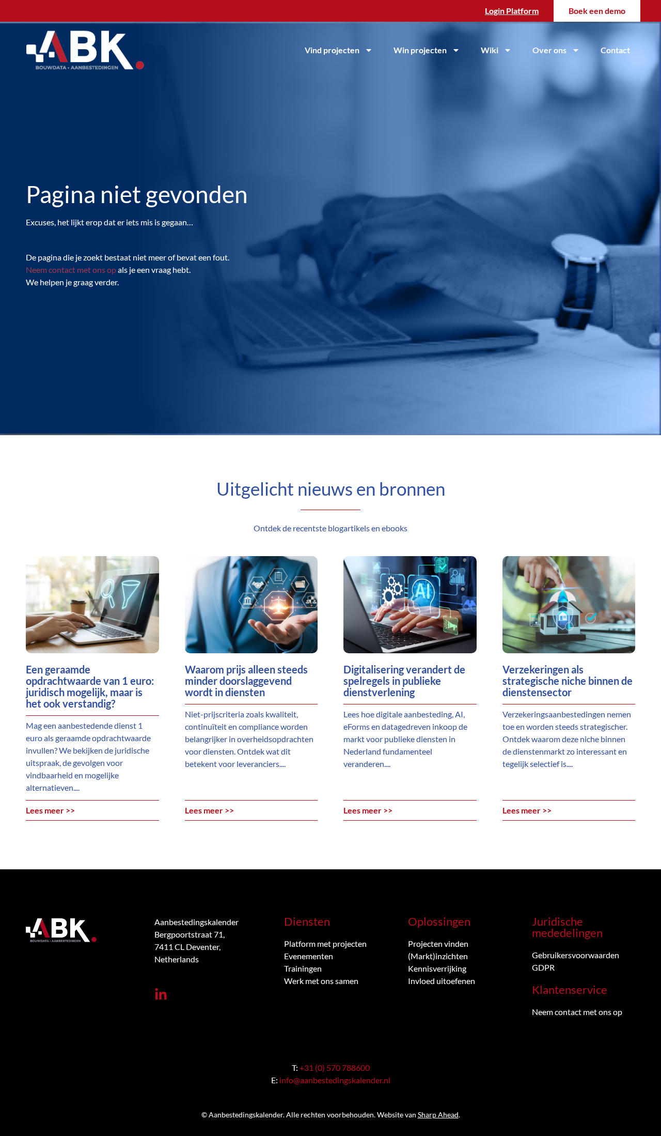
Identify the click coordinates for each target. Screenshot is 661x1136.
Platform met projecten (325, 943)
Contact (615, 50)
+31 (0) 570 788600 (335, 1067)
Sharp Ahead (438, 1114)
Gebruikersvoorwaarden (575, 955)
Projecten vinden (438, 943)
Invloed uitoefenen (441, 981)
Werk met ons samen (321, 981)
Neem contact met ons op (71, 269)
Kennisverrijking (437, 968)
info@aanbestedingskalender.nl (334, 1080)
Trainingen (303, 968)
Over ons (549, 50)
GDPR (543, 967)
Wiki (489, 50)
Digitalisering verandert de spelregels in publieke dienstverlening (404, 680)
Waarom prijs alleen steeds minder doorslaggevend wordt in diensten (246, 680)
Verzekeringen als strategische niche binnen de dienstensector (567, 680)
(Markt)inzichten (438, 956)
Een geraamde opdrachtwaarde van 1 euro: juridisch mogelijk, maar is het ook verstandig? (90, 686)
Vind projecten (332, 50)
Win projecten (420, 50)
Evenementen (308, 956)
